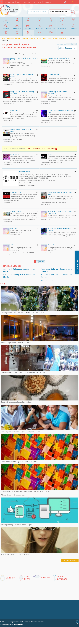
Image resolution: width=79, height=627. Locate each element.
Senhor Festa (24, 171)
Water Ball (13, 245)
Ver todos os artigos (69, 560)
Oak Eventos (14, 228)
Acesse (68, 2)
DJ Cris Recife (14, 154)
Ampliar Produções (16, 211)
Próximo (42, 262)
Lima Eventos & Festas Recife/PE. (58, 58)
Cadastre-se (75, 2)
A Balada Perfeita (53, 75)
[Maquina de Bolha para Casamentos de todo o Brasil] (75, 44)
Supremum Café (15, 192)
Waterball (51, 245)
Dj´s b (50, 154)
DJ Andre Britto (15, 110)
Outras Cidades (46, 280)
